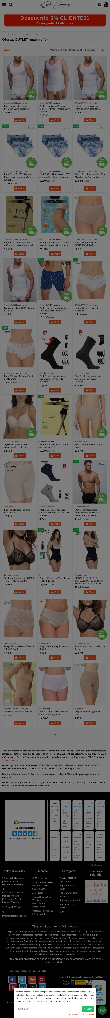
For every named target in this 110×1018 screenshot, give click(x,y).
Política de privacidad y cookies (80, 1014)
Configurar (23, 1008)
